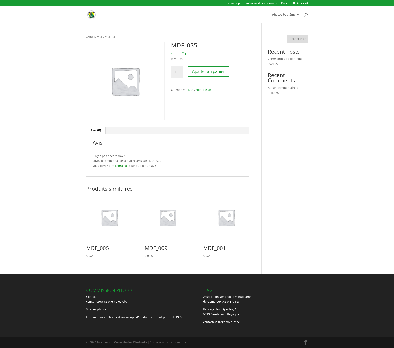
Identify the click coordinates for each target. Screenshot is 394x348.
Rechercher (298, 39)
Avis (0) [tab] (95, 130)
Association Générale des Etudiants (121, 342)
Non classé (203, 90)
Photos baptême (284, 14)
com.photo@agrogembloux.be (106, 301)
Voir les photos (96, 309)
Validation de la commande (261, 3)
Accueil (90, 37)
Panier (285, 3)
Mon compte (234, 3)
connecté (121, 166)
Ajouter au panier (208, 71)
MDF (100, 37)
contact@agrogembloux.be (221, 322)
